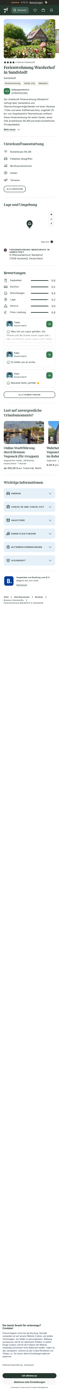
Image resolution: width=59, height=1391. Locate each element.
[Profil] (51, 10)
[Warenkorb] (43, 10)
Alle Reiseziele (21, 597)
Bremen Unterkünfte (14, 600)
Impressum (21, 585)
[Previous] (5, 36)
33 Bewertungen (19, 92)
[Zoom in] (51, 214)
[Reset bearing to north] (51, 223)
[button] (29, 36)
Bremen (39, 597)
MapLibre (45, 241)
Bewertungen (36, 2)
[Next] (53, 36)
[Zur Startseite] (6, 10)
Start (6, 597)
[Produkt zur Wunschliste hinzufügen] (51, 24)
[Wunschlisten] (35, 10)
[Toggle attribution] (52, 242)
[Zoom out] (51, 219)
